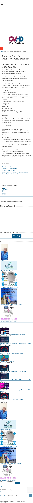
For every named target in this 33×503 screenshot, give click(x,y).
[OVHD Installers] (16, 40)
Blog (1, 491)
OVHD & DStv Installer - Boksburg (9, 321)
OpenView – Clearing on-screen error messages (12, 334)
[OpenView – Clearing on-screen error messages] (4, 330)
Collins (2, 260)
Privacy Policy (3, 495)
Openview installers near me (7, 486)
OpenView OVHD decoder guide (9, 168)
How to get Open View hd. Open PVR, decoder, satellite (15, 172)
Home (2, 51)
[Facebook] (1, 492)
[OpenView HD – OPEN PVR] (4, 357)
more (6, 185)
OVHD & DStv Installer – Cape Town (9, 287)
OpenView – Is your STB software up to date (11, 353)
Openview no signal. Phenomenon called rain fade (13, 371)
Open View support (6, 166)
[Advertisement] (16, 18)
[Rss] (0, 492)
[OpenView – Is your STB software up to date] (4, 349)
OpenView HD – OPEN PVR (7, 361)
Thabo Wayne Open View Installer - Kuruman (11, 304)
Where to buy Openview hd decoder (10, 173)
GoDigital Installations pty (7, 270)
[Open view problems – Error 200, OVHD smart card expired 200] (4, 339)
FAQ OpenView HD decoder (8, 170)
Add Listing (16, 236)
